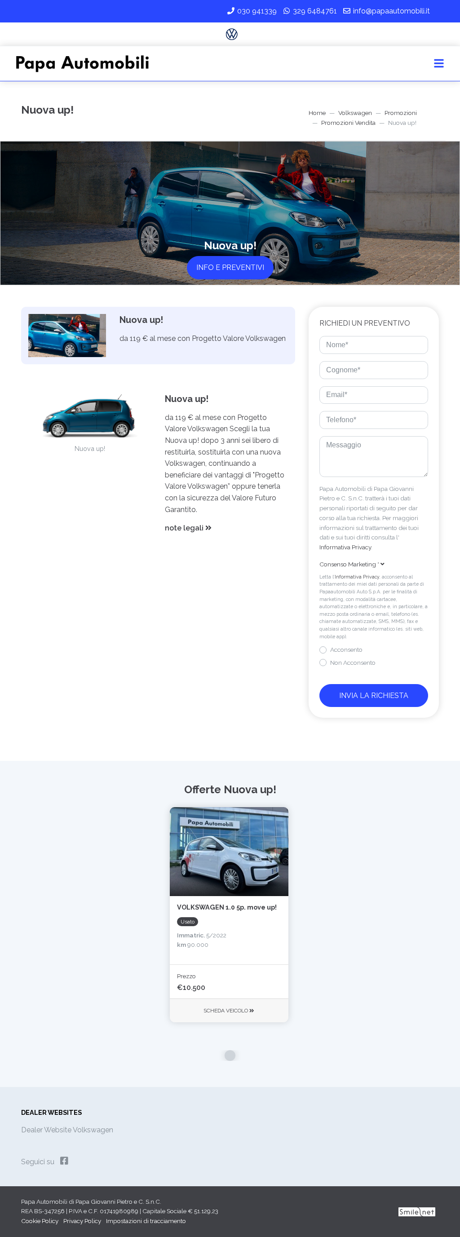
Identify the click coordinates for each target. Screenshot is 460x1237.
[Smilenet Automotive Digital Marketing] (416, 1211)
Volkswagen (355, 112)
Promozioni (401, 112)
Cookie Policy (39, 1220)
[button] (226, 528)
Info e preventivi (230, 267)
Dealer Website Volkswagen (67, 1130)
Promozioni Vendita (348, 122)
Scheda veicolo (226, 1010)
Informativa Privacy (345, 547)
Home (317, 112)
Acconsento (346, 649)
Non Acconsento (353, 662)
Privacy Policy (82, 1220)
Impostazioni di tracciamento (146, 1220)
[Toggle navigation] (439, 64)
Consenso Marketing (349, 564)
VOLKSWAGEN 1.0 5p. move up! (227, 907)
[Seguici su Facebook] (64, 1161)
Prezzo (186, 976)
